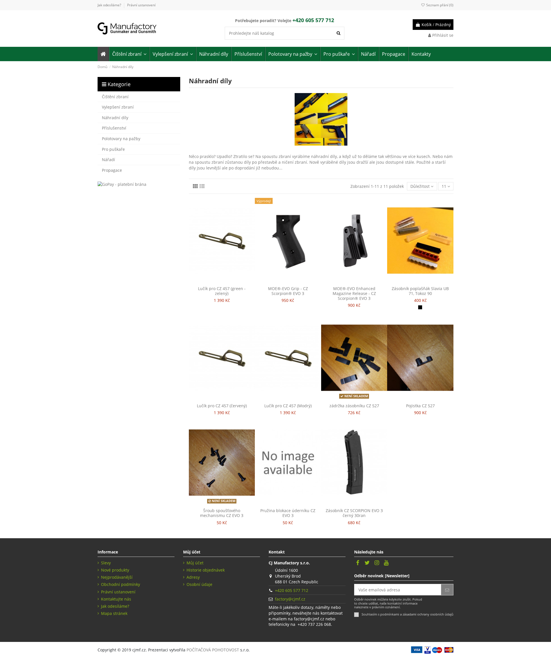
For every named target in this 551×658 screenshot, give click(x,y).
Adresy (193, 577)
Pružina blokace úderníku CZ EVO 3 (287, 513)
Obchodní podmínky (120, 584)
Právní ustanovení (141, 5)
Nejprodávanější (117, 577)
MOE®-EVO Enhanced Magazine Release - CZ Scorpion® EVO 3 (354, 293)
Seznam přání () (439, 5)
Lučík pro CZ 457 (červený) (222, 405)
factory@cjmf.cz (290, 599)
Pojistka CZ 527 (420, 405)
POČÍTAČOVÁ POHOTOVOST (213, 650)
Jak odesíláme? (110, 5)
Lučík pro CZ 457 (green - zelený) (222, 291)
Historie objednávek (206, 570)
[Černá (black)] (420, 307)
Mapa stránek (114, 613)
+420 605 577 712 (291, 590)
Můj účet (195, 563)
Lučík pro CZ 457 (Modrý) (288, 405)
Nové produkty (115, 570)
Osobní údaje (199, 584)
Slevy (106, 563)
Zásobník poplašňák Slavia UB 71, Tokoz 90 (420, 291)
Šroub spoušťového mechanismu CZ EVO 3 (221, 513)
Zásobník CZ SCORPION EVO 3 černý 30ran (354, 513)
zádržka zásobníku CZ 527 (354, 405)
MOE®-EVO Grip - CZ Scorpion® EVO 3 (288, 291)
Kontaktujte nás (116, 599)
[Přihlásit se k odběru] (447, 589)
